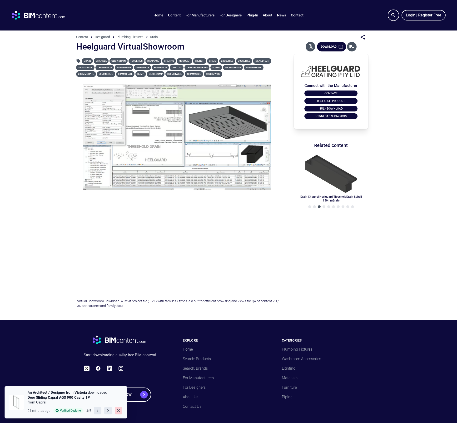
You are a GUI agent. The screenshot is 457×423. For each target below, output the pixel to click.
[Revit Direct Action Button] (310, 46)
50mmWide (142, 67)
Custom (177, 67)
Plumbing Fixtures (297, 349)
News (281, 15)
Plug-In (252, 15)
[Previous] (97, 410)
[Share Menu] (363, 37)
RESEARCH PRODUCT (331, 101)
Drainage (153, 60)
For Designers (230, 15)
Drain (87, 60)
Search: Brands (195, 368)
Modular (184, 60)
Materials (290, 378)
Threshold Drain (197, 67)
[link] (66, 402)
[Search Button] (393, 15)
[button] (174, 15)
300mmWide (174, 74)
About (267, 15)
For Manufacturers (200, 15)
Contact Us (192, 406)
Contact (297, 15)
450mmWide (194, 74)
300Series (244, 60)
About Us (190, 397)
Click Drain (118, 60)
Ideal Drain (262, 60)
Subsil (216, 67)
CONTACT (331, 93)
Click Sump (156, 74)
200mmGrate (86, 74)
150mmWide (124, 67)
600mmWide (213, 74)
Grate (212, 60)
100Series (136, 60)
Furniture (289, 387)
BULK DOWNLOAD (331, 108)
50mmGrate (106, 74)
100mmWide (85, 67)
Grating (169, 60)
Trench (199, 60)
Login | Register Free (423, 15)
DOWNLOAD (329, 46)
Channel (101, 60)
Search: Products (197, 359)
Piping (287, 397)
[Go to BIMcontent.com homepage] (42, 15)
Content (174, 15)
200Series (227, 60)
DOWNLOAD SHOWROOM (331, 116)
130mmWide (104, 67)
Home (158, 15)
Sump (140, 74)
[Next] (108, 410)
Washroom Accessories (301, 359)
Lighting (288, 368)
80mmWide (160, 67)
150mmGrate (254, 67)
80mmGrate (125, 74)
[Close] (118, 410)
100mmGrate (233, 67)
